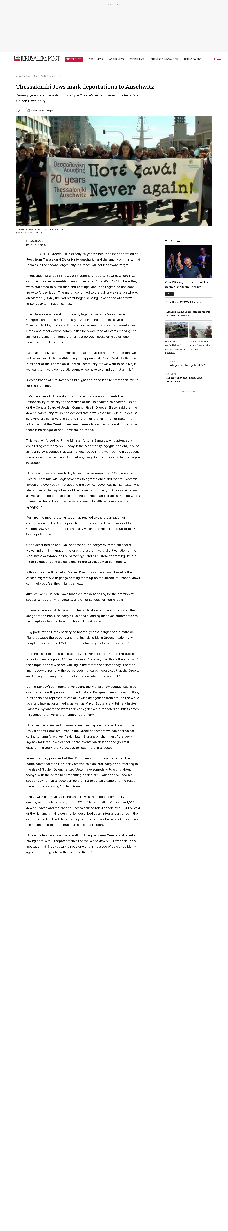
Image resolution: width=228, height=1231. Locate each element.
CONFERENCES (73, 59)
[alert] (28, 1195)
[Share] (19, 111)
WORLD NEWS (116, 59)
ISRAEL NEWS (96, 59)
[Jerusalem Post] (34, 59)
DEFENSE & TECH (193, 59)
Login (217, 59)
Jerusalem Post (23, 76)
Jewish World (40, 76)
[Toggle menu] (6, 59)
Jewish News (55, 76)
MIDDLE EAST (137, 59)
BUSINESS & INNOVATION (164, 59)
